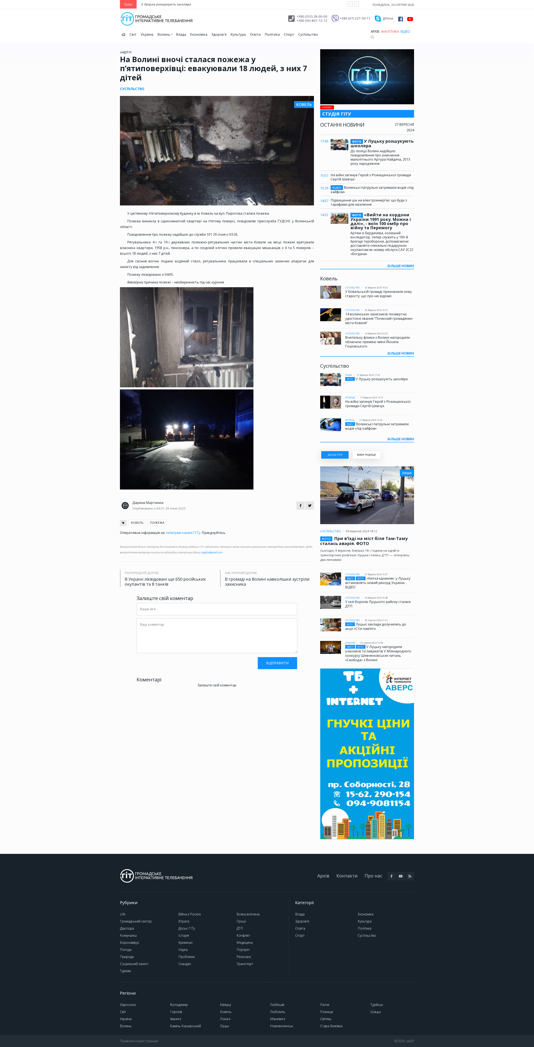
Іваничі (175, 1019)
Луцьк (348, 375)
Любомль (277, 1011)
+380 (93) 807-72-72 (312, 20)
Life (122, 914)
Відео (405, 31)
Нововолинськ (281, 1026)
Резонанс (244, 956)
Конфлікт (243, 935)
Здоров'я (219, 34)
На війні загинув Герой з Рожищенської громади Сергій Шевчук (371, 177)
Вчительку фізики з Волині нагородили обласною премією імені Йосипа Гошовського (377, 342)
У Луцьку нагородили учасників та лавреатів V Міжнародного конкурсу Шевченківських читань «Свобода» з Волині (378, 653)
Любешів (277, 1004)
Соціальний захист (134, 963)
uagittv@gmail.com (211, 552)
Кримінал (185, 942)
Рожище (350, 397)
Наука (183, 949)
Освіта (255, 34)
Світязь (325, 1019)
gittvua (388, 18)
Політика (272, 34)
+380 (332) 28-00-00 (312, 16)
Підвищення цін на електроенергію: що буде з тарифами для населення (369, 202)
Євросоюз (128, 1004)
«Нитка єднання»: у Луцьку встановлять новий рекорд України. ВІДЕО (377, 582)
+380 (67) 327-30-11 (355, 18)
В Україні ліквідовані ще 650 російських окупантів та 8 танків (165, 582)
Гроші (241, 921)
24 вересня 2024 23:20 (376, 333)
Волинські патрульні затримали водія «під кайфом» (372, 189)
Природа (127, 956)
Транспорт (245, 963)
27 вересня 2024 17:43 (368, 375)
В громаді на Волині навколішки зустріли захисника (267, 582)
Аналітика (390, 31)
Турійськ (376, 1004)
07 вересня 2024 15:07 (376, 574)
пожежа (157, 522)
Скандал (184, 963)
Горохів (176, 1011)
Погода (125, 949)
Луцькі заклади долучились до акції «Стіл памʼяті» (375, 626)
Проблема (186, 956)
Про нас (373, 875)
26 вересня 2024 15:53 (376, 310)
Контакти (347, 875)
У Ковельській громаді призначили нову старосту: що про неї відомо (378, 293)
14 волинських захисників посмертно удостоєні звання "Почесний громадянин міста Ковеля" (378, 318)
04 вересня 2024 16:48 (376, 598)
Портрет (243, 949)
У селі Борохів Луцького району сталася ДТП (378, 603)
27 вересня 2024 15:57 (371, 397)
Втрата (183, 921)
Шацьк (375, 1011)
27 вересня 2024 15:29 (370, 420)
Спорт (289, 34)
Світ (133, 34)
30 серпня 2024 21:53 (376, 620)
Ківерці (225, 1004)
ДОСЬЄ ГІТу (335, 455)
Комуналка (128, 935)
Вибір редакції (366, 455)
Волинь (164, 34)
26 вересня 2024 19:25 (376, 287)
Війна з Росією (189, 914)
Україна (147, 34)
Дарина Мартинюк (148, 502)
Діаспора (127, 928)
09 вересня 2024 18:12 (361, 531)
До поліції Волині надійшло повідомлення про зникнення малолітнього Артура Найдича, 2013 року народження (380, 157)
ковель (137, 522)
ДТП (240, 928)
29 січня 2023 (175, 508)
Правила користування (139, 1041)
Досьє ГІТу (186, 928)
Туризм (125, 971)
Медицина (245, 942)
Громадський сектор (136, 921)
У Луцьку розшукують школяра (166, 4)
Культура (238, 34)
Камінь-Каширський (185, 1026)
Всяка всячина (248, 914)
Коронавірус (129, 942)
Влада (181, 34)
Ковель (226, 1011)
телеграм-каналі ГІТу (182, 532)
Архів (375, 31)
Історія (183, 935)
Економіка (198, 34)
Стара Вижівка (331, 1026)
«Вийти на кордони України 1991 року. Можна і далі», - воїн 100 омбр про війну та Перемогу (380, 221)
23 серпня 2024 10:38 (371, 643)
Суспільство (308, 34)
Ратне (324, 1004)
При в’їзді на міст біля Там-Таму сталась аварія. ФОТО (364, 541)
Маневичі (277, 1019)
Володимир (179, 1004)
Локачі (225, 1019)
